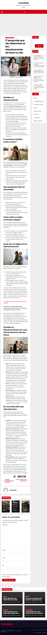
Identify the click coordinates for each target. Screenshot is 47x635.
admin (14, 490)
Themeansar (3, 631)
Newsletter (44, 632)
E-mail (4, 557)
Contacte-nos (33, 629)
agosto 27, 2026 (30, 615)
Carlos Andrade (5, 509)
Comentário (5, 525)
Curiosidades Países (38, 104)
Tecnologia (36, 114)
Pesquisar (35, 37)
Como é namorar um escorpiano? (21, 480)
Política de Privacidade (41, 629)
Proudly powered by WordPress (7, 630)
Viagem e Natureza (38, 121)
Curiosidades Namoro (10, 37)
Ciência (35, 98)
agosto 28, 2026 (8, 615)
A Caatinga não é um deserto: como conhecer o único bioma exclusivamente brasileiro (39, 78)
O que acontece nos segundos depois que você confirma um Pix (39, 71)
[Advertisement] (23, 23)
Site (3, 565)
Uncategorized (37, 117)
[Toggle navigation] (24, 12)
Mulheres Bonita (37, 111)
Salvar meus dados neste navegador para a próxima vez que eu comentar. (15, 575)
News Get (19, 630)
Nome (4, 550)
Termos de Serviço (37, 632)
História (35, 107)
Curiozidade (23, 3)
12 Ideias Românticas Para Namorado (9, 481)
